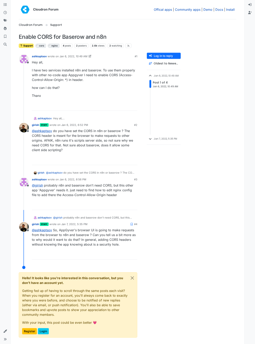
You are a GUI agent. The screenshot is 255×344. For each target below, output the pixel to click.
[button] (5, 331)
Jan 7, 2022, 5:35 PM (74, 224)
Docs (219, 10)
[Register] (249, 13)
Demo (207, 10)
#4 (135, 224)
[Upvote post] (127, 106)
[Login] (249, 5)
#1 (136, 56)
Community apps (187, 10)
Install (230, 10)
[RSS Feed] (128, 46)
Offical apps (163, 10)
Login (43, 331)
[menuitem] (249, 5)
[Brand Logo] (25, 9)
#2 (135, 124)
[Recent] (5, 13)
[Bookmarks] (5, 36)
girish (35, 124)
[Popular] (5, 28)
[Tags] (5, 20)
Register (29, 331)
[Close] (132, 278)
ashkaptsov (39, 56)
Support (28, 45)
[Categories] (5, 5)
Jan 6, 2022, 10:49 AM (73, 56)
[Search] (5, 44)
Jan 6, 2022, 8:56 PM (73, 179)
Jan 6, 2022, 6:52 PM (74, 124)
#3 (135, 179)
